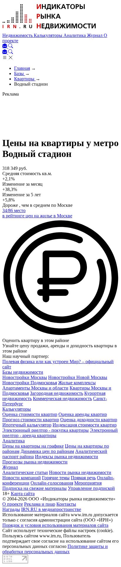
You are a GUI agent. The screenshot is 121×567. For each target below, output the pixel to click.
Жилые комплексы (77, 382)
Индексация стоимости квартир (85, 424)
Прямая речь (83, 477)
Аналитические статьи (25, 472)
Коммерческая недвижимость (62, 398)
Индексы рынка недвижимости (66, 456)
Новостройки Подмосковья (29, 382)
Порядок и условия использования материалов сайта (55, 525)
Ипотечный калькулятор (26, 424)
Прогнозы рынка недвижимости (35, 461)
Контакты (66, 504)
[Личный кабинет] (5, 46)
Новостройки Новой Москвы (77, 377)
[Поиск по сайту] (10, 46)
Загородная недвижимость (56, 393)
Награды (11, 509)
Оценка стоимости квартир (29, 414)
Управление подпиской (91, 488)
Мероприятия (88, 482)
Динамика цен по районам (47, 451)
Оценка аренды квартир (82, 414)
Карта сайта (23, 493)
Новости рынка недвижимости (80, 472)
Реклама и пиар (39, 504)
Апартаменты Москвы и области (35, 387)
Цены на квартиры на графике (33, 446)
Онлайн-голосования (52, 482)
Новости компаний (21, 477)
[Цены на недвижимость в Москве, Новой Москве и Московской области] (49, 30)
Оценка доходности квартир (88, 419)
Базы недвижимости (22, 372)
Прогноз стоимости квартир (30, 419)
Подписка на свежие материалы (34, 488)
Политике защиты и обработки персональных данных (55, 549)
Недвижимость (18, 35)
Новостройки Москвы (24, 377)
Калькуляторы (48, 35)
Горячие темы (56, 477)
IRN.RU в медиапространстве (51, 509)
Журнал (95, 35)
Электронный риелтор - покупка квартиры (45, 430)
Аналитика (75, 35)
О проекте (12, 504)
